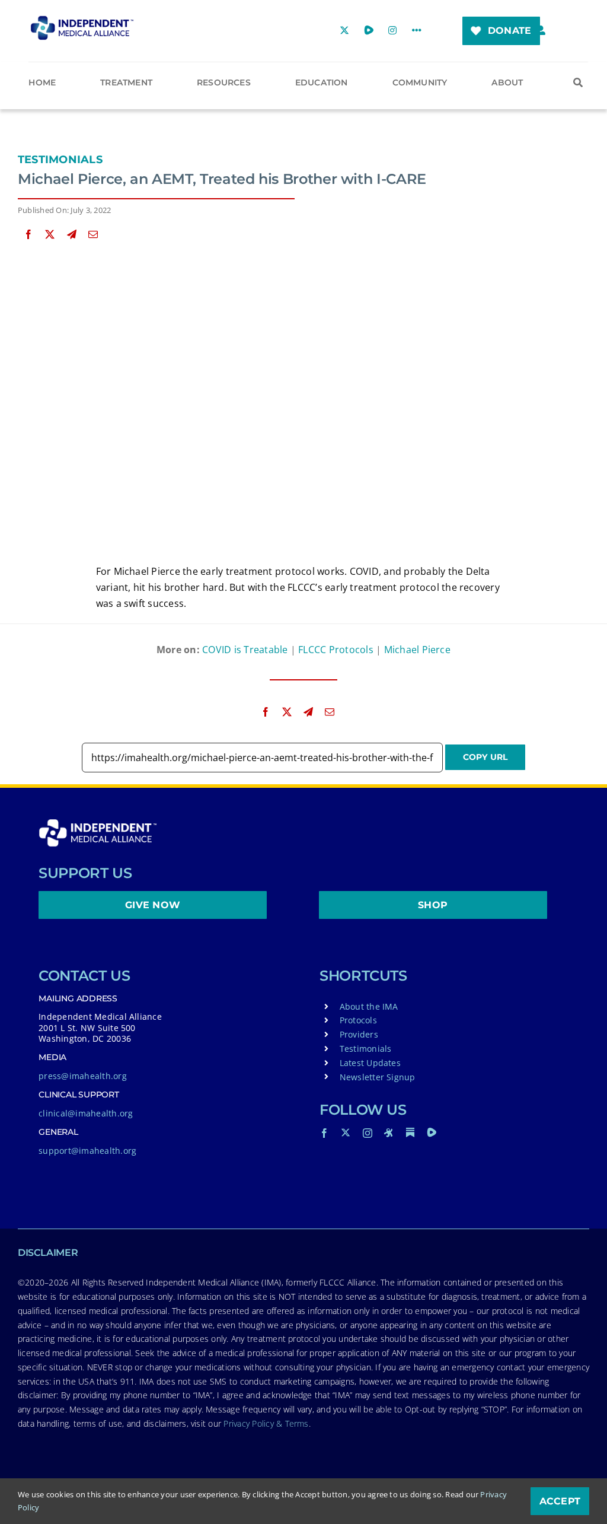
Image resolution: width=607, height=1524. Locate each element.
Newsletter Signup (378, 1077)
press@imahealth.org (83, 1075)
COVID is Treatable (244, 649)
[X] (49, 235)
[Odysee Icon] (389, 1132)
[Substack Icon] (410, 1132)
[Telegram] (71, 235)
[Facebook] (28, 235)
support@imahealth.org (87, 1150)
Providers (359, 1034)
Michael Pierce (417, 649)
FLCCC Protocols (335, 649)
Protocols (358, 1020)
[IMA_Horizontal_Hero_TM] (82, 20)
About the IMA (369, 1006)
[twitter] (345, 1132)
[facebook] (324, 1133)
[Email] (93, 235)
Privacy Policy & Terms (265, 1423)
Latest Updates (370, 1062)
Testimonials (60, 159)
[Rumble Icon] (431, 1132)
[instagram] (367, 1133)
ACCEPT (559, 1501)
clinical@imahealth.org (86, 1113)
